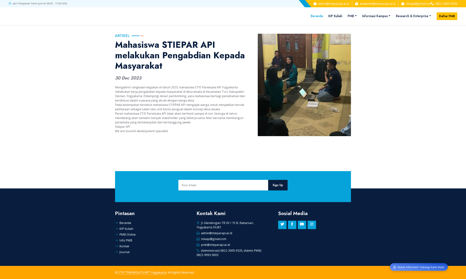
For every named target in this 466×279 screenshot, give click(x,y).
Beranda (317, 16)
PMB (351, 16)
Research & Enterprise (412, 16)
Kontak (124, 246)
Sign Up (278, 185)
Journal (124, 252)
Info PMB (125, 240)
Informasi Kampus (375, 16)
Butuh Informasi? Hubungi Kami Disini (421, 267)
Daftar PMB (447, 16)
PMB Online (127, 235)
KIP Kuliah (335, 16)
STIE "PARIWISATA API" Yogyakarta (142, 272)
